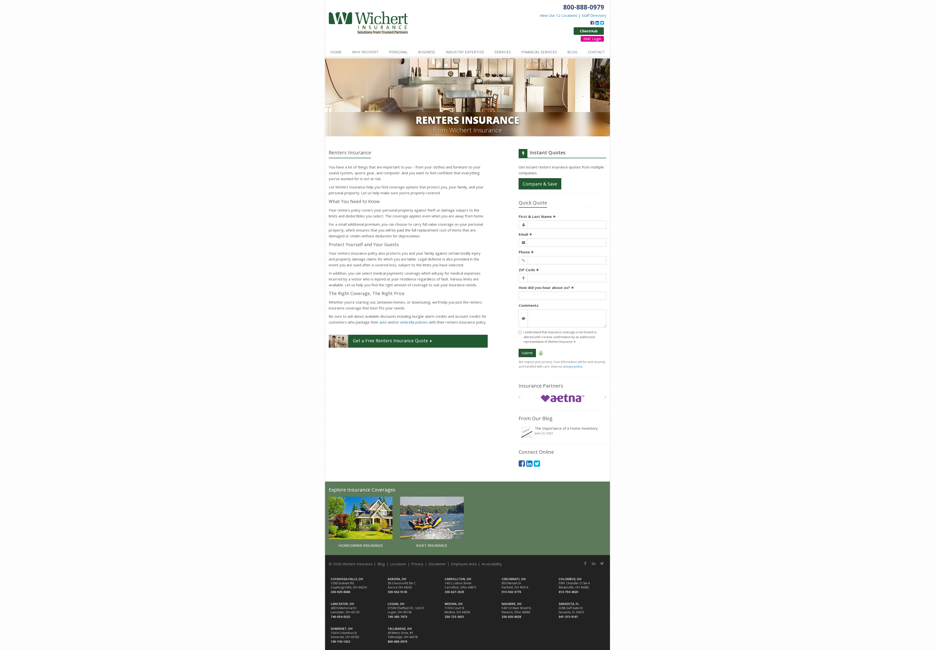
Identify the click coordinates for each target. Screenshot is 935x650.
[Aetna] (562, 398)
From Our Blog (535, 418)
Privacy (417, 563)
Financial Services (539, 51)
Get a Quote (390, 341)
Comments (529, 305)
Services (503, 51)
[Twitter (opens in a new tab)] (602, 23)
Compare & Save (540, 184)
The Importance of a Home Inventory (566, 430)
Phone (526, 252)
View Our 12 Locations (559, 15)
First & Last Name (537, 216)
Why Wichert (365, 51)
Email (525, 234)
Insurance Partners (541, 385)
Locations (398, 563)
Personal (398, 51)
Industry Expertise (465, 51)
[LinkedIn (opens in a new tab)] (597, 23)
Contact (596, 51)
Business (426, 51)
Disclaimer (437, 563)
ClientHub (589, 30)
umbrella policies (414, 322)
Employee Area (464, 563)
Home (336, 51)
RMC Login (592, 38)
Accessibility (492, 563)
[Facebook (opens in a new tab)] (592, 23)
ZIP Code (529, 269)
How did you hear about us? (546, 287)
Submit (527, 353)
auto (383, 322)
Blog (572, 51)
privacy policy (572, 366)
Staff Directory (594, 15)
